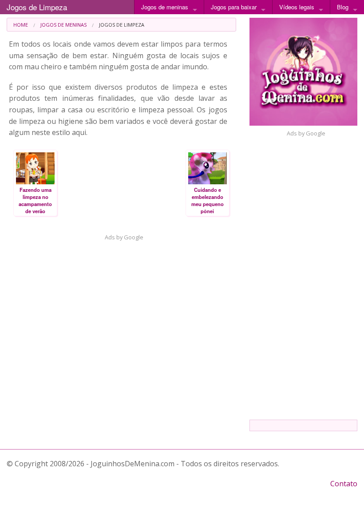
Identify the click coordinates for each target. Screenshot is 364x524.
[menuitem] (20, 24)
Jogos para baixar (234, 7)
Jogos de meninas (164, 7)
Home (20, 24)
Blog (342, 7)
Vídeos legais (296, 7)
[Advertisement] (121, 304)
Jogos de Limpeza (37, 6)
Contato (343, 483)
